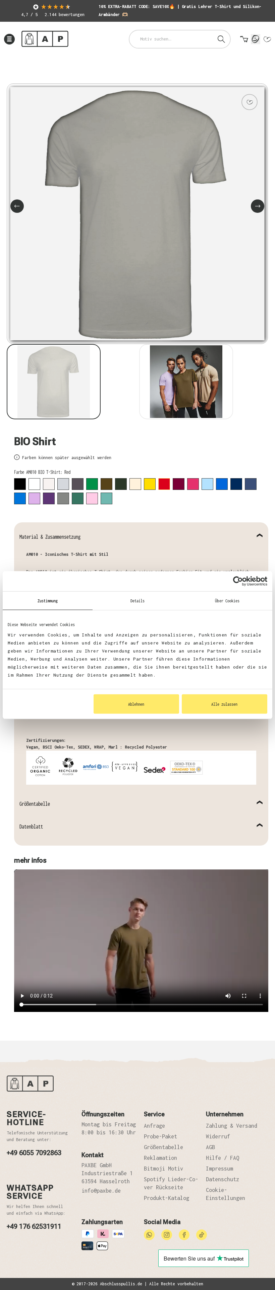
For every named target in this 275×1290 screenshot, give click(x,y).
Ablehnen (136, 704)
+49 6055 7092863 (34, 1153)
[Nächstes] (257, 206)
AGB (210, 1147)
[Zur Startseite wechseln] (44, 39)
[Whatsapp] (149, 1234)
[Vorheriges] (17, 206)
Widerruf (218, 1136)
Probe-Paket (160, 1136)
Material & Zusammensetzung (49, 537)
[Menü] (9, 39)
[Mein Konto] (255, 39)
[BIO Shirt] (137, 214)
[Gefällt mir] (249, 102)
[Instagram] (166, 1234)
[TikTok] (201, 1234)
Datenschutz (222, 1179)
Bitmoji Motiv (163, 1169)
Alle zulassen (224, 704)
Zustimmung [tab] (48, 600)
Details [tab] (137, 600)
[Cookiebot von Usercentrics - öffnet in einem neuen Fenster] (238, 581)
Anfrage (154, 1126)
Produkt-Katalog (166, 1198)
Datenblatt (31, 827)
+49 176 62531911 (34, 1226)
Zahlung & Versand (231, 1126)
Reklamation (160, 1158)
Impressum (219, 1169)
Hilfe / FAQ (222, 1158)
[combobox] (171, 39)
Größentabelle (34, 804)
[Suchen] (221, 39)
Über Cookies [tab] (227, 600)
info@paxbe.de (101, 1191)
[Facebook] (184, 1234)
